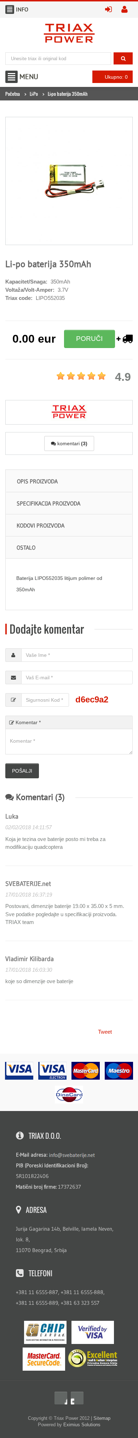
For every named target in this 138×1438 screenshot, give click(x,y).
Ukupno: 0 (116, 77)
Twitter (77, 1398)
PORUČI (89, 338)
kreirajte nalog (127, 9)
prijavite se (110, 9)
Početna (12, 93)
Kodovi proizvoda (40, 525)
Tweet (105, 1032)
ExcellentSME (92, 1359)
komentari (71, 443)
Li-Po (34, 93)
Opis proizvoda (37, 481)
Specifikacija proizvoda (48, 503)
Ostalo (26, 547)
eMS (45, 1332)
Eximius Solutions (81, 1424)
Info (9, 9)
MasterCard (44, 1359)
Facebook (60, 1398)
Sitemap (101, 1418)
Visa (92, 1332)
